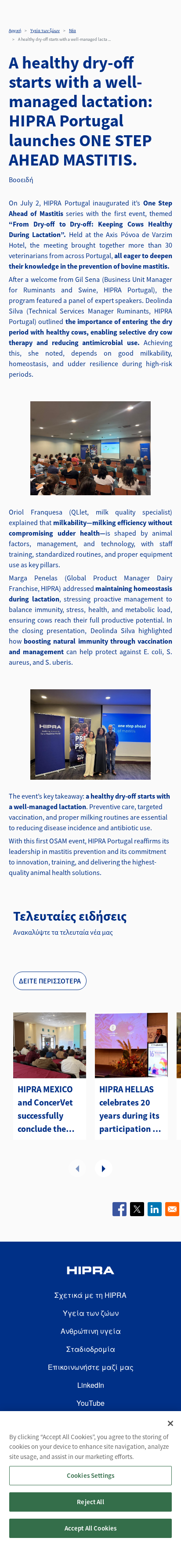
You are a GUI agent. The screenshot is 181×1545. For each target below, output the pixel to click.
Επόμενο (103, 1168)
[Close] (170, 1423)
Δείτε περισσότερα (50, 980)
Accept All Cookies (91, 1528)
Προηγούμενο (77, 1168)
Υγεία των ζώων (45, 30)
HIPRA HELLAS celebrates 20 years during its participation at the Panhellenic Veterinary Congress (130, 1109)
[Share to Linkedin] (155, 1209)
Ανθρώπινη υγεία (91, 1331)
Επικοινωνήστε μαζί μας (91, 1367)
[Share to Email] (172, 1209)
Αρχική (15, 30)
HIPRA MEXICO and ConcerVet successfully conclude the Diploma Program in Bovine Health (45, 1109)
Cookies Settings (90, 1475)
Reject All (90, 1502)
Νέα (72, 30)
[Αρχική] (90, 1271)
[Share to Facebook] (119, 1209)
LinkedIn (90, 1385)
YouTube (90, 1403)
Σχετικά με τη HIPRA (90, 1295)
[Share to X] (137, 1209)
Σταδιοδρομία (90, 1349)
